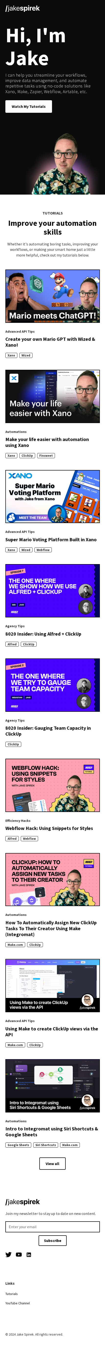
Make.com (15, 945)
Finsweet (46, 455)
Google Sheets (18, 1145)
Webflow (43, 550)
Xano (11, 355)
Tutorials (11, 1294)
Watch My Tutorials (29, 106)
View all (52, 1163)
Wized (25, 355)
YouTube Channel (17, 1303)
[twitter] (8, 1255)
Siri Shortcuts (45, 1145)
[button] (95, 8)
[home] (22, 8)
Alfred (12, 644)
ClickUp (27, 455)
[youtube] (19, 1255)
